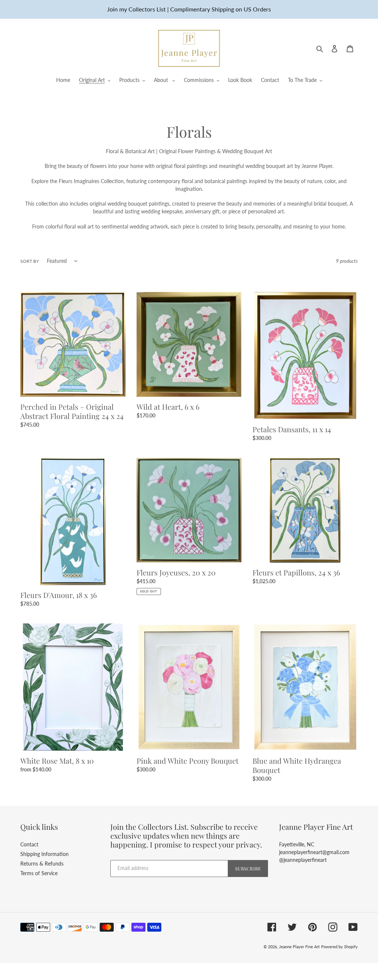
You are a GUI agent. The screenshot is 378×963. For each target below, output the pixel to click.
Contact (29, 844)
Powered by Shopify (339, 946)
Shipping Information (44, 854)
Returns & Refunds (41, 863)
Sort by (29, 261)
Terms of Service (39, 873)
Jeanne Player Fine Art (299, 946)
